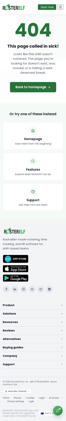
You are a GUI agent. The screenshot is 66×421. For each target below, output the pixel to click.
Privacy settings (15, 401)
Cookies (30, 398)
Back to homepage (31, 87)
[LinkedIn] (14, 289)
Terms (6, 398)
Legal (42, 398)
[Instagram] (23, 289)
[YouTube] (32, 289)
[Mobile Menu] (60, 7)
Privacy (17, 398)
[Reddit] (49, 289)
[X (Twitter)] (40, 289)
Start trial (47, 7)
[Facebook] (6, 289)
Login (31, 401)
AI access (54, 398)
